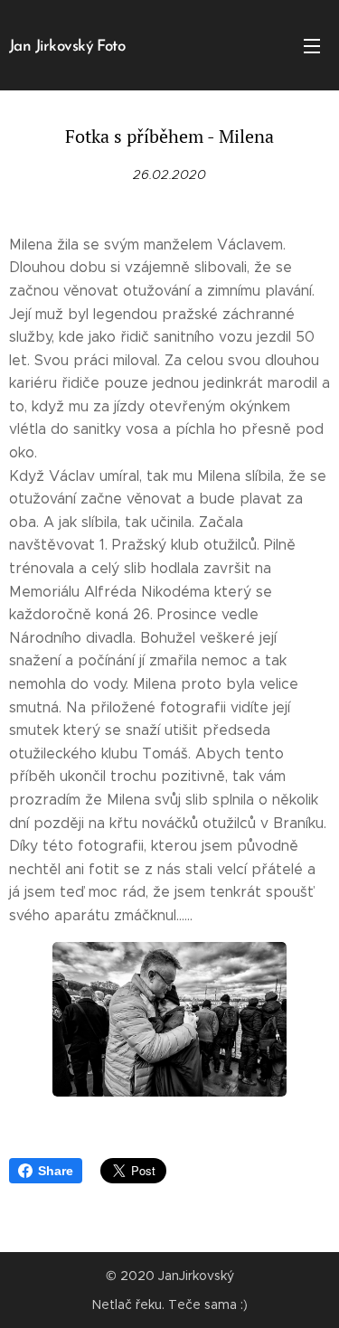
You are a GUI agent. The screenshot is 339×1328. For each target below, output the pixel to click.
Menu (312, 45)
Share (55, 1170)
